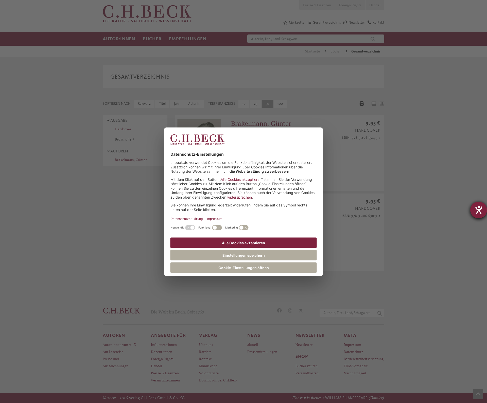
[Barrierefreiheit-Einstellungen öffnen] (478, 210)
